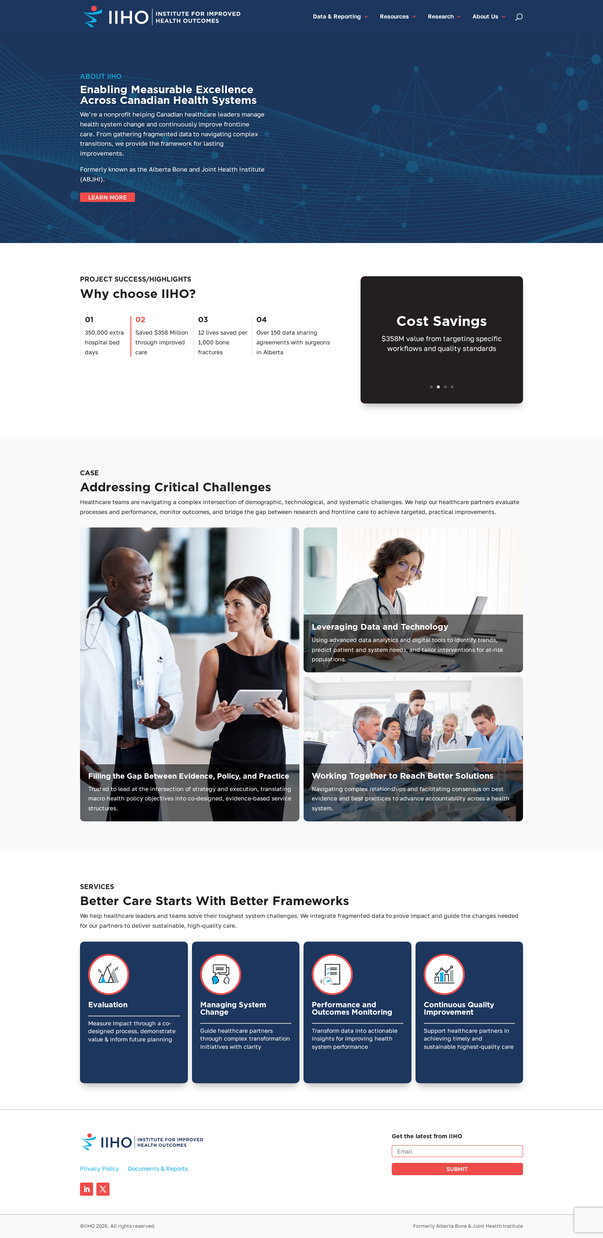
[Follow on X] (103, 1189)
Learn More (107, 197)
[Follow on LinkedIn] (86, 1189)
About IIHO (101, 76)
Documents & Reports (158, 1169)
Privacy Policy (99, 1169)
